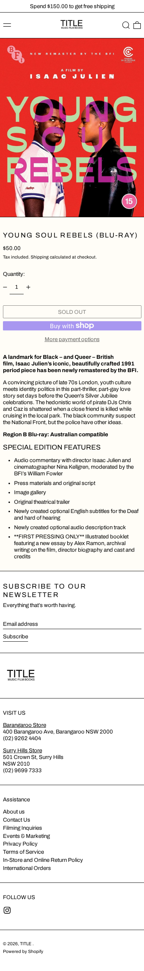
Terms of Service (23, 852)
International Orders (27, 868)
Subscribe (15, 636)
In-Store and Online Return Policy (43, 860)
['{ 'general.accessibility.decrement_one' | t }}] (5, 287)
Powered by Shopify (23, 951)
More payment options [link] (72, 339)
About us (14, 812)
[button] (126, 25)
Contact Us (16, 820)
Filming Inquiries (22, 828)
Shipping (40, 257)
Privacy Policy (20, 844)
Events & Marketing (26, 836)
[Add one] (28, 287)
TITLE (26, 943)
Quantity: (14, 274)
